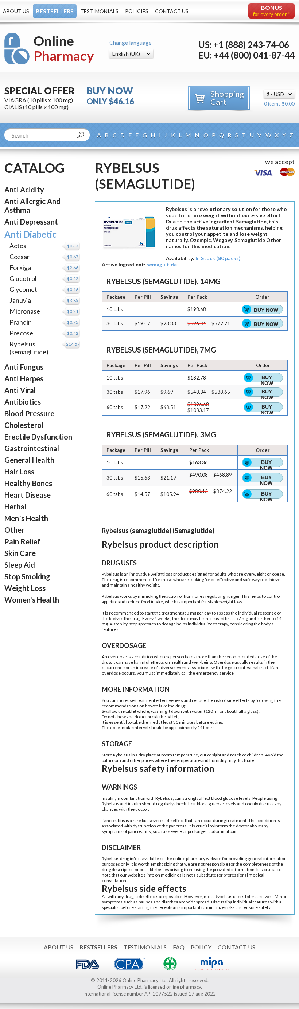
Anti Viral (20, 390)
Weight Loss (25, 588)
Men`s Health (26, 518)
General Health (29, 460)
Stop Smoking (27, 576)
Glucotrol (22, 278)
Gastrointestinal (31, 448)
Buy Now (266, 310)
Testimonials (99, 11)
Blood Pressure (29, 413)
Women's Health (31, 599)
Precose (21, 333)
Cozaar (19, 257)
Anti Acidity (24, 189)
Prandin (20, 322)
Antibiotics (22, 401)
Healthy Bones (28, 483)
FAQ (179, 947)
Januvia (20, 300)
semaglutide (162, 264)
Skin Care (20, 553)
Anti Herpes (23, 378)
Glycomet (23, 289)
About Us (16, 11)
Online (64, 48)
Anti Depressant (31, 221)
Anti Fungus (23, 366)
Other (14, 529)
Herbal (15, 506)
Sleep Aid (19, 564)
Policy (201, 947)
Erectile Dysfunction (38, 436)
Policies (136, 11)
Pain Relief (22, 541)
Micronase (24, 311)
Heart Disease (27, 494)
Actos (17, 246)
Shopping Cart (227, 98)
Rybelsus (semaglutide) (28, 348)
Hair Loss (19, 471)
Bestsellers (55, 11)
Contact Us (172, 11)
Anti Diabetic (30, 234)
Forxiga (20, 267)
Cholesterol (23, 425)
